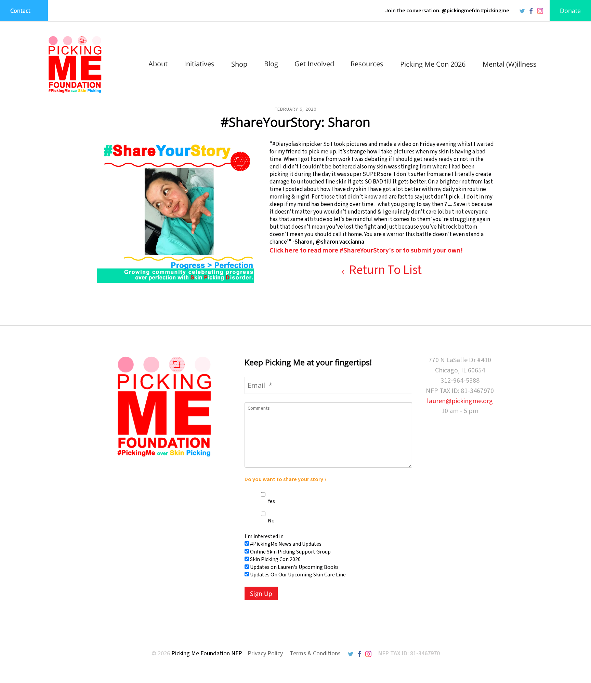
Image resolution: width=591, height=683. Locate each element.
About (158, 63)
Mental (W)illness (510, 64)
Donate (570, 10)
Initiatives (199, 63)
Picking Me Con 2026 (432, 64)
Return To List (384, 270)
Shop (239, 64)
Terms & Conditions (315, 653)
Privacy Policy (265, 653)
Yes (271, 501)
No (271, 520)
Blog (271, 63)
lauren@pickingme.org (460, 401)
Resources (367, 63)
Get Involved (314, 63)
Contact (20, 10)
